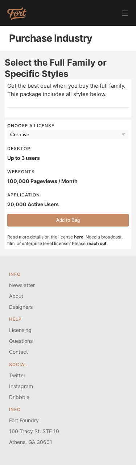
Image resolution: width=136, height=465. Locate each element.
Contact (18, 352)
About (16, 296)
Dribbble (19, 397)
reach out (97, 243)
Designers (21, 307)
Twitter (17, 375)
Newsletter (22, 285)
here (78, 237)
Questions (21, 341)
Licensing (20, 330)
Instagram (21, 386)
